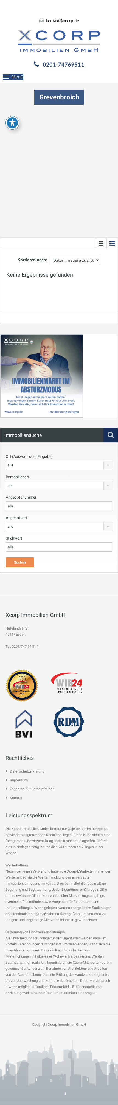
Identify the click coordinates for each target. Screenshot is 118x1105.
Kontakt (16, 798)
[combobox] (59, 465)
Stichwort (14, 538)
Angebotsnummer (21, 497)
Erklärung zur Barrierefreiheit (32, 789)
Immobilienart (17, 477)
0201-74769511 (63, 64)
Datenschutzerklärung (27, 771)
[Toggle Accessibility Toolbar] (12, 122)
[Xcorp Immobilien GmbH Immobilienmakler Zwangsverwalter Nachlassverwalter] (59, 41)
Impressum (19, 780)
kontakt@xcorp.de (62, 20)
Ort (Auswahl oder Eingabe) (29, 456)
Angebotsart (16, 518)
